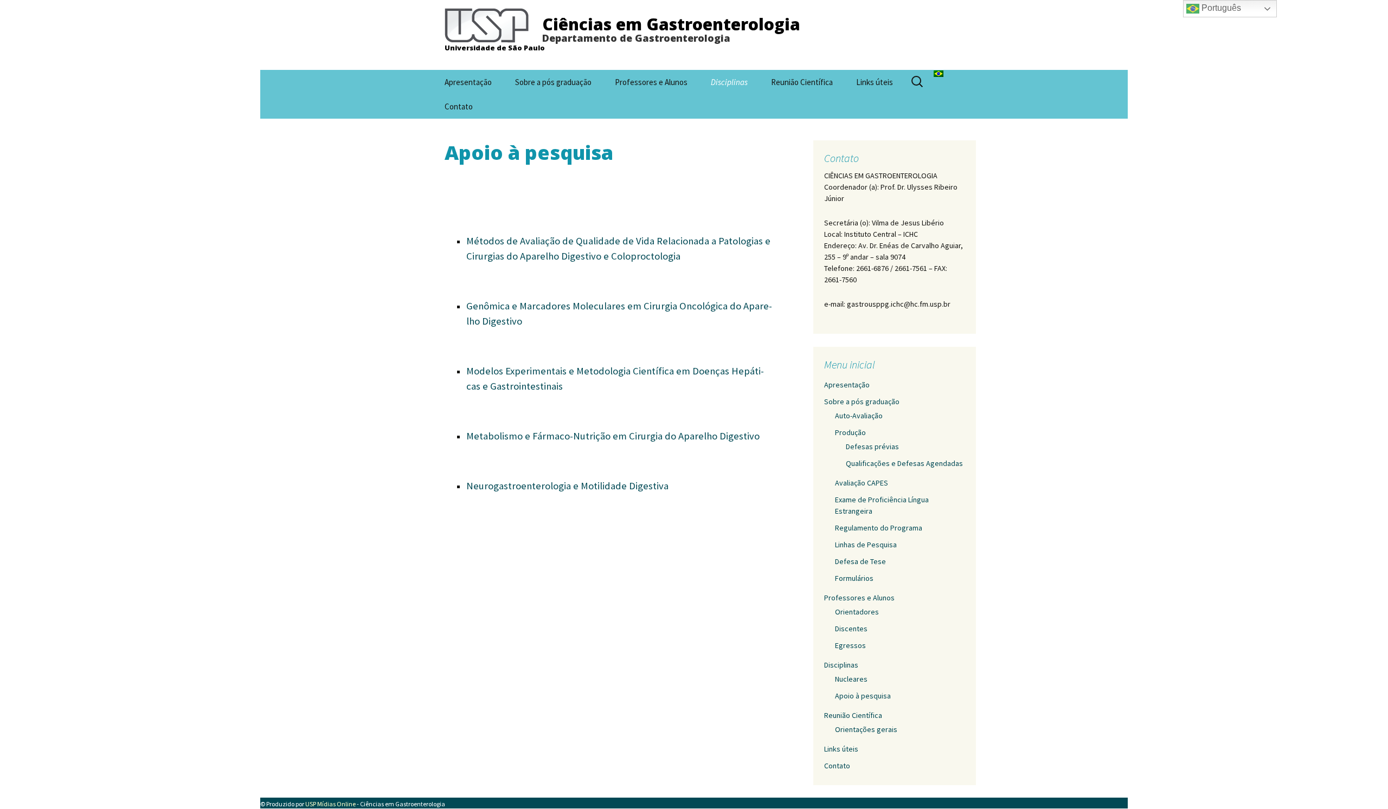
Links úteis (874, 82)
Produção (850, 432)
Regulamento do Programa (878, 528)
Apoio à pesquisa (863, 696)
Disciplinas (729, 82)
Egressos (850, 645)
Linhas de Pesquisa (866, 544)
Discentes (851, 628)
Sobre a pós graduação (553, 82)
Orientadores (857, 612)
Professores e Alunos (651, 82)
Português (1220, 7)
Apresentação (468, 82)
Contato (459, 106)
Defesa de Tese (860, 561)
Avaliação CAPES (861, 483)
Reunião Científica (802, 82)
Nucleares (851, 679)
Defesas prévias (872, 446)
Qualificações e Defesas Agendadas (904, 463)
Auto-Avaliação (859, 415)
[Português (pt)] (938, 72)
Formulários (854, 578)
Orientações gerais (866, 729)
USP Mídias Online (330, 804)
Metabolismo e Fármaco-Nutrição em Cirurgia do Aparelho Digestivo (613, 436)
